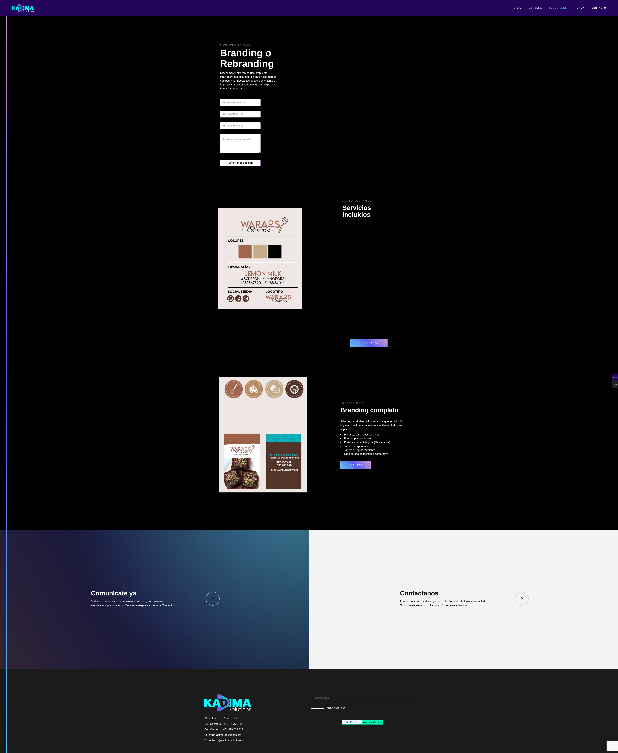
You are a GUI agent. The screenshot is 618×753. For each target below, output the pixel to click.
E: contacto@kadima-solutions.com (225, 740)
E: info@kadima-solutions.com (222, 734)
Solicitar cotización (240, 162)
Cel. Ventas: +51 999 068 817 (223, 729)
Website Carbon (372, 722)
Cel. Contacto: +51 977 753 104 (223, 723)
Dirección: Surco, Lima (221, 718)
